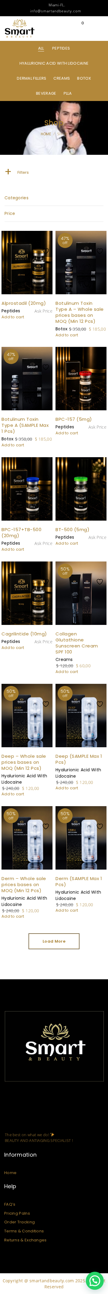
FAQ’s (10, 1204)
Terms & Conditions (24, 1231)
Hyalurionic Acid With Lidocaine (54, 63)
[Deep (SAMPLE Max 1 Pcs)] (81, 716)
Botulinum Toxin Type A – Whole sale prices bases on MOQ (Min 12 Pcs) (80, 312)
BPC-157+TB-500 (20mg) (21, 532)
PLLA (68, 93)
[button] (95, 1281)
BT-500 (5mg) (72, 529)
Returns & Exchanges (25, 1240)
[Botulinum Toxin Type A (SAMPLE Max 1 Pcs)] (27, 379)
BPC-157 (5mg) (74, 419)
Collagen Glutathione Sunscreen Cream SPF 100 (77, 643)
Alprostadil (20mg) (24, 303)
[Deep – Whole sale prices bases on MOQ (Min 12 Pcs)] (27, 716)
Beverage (46, 93)
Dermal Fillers (31, 78)
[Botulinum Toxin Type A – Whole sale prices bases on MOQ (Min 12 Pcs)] (81, 263)
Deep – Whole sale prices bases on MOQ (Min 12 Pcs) (24, 762)
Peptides (61, 48)
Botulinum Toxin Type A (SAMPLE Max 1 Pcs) (25, 425)
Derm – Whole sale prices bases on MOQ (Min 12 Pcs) (24, 884)
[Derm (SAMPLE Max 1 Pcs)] (81, 838)
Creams (61, 78)
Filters (16, 172)
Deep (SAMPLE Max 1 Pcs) (79, 759)
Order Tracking (19, 1222)
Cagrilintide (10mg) (24, 634)
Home (10, 1173)
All (41, 48)
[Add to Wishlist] (47, 239)
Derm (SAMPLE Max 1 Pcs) (79, 881)
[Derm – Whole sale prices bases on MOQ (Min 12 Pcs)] (27, 830)
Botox (84, 78)
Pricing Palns (17, 1213)
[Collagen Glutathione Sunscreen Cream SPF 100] (81, 593)
